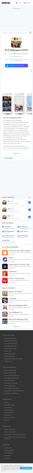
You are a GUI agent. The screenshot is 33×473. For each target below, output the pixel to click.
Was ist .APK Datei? (9, 429)
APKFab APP (7, 448)
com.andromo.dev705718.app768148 (13, 228)
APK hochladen (8, 453)
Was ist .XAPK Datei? (10, 432)
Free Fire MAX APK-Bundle (11, 375)
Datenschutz (7, 415)
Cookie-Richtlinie (9, 412)
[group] (7, 104)
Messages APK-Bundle (10, 343)
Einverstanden (26, 468)
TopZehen (7, 458)
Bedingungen (8, 407)
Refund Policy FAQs (9, 417)
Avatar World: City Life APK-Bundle (13, 390)
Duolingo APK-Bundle (10, 348)
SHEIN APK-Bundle (9, 356)
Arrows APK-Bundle (9, 385)
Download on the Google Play (16, 65)
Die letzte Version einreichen (11, 237)
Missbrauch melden (9, 405)
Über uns (7, 420)
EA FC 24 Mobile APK (10, 373)
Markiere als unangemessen (11, 242)
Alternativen (7, 455)
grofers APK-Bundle (9, 353)
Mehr (29, 197)
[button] (30, 104)
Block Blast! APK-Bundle (11, 383)
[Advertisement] (16, 178)
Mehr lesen (16, 326)
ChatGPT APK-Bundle (10, 338)
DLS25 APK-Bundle (9, 380)
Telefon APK (7, 351)
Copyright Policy (8, 410)
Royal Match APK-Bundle (11, 393)
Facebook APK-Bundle (10, 346)
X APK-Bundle (8, 361)
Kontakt (6, 402)
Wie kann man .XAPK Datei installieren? (15, 434)
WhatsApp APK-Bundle (10, 341)
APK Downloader (9, 450)
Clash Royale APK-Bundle (11, 388)
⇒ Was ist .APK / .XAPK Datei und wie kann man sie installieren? (16, 60)
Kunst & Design (8, 158)
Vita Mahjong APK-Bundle (11, 378)
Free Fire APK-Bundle (10, 370)
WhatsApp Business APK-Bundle (13, 358)
